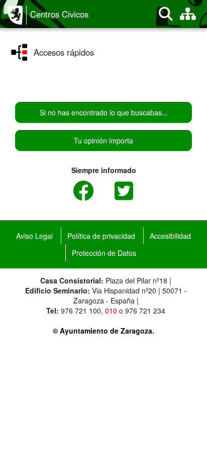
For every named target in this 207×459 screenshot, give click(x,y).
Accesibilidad (170, 236)
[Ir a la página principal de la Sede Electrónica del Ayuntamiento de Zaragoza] (17, 15)
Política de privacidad (101, 236)
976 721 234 (145, 310)
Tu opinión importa (103, 140)
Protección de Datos (104, 253)
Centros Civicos (59, 14)
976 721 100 (81, 310)
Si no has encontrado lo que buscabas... (104, 112)
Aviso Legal (34, 236)
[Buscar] (165, 14)
